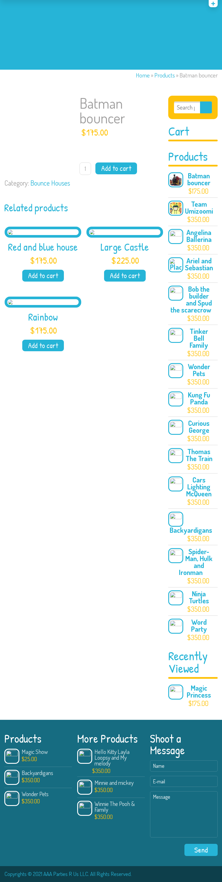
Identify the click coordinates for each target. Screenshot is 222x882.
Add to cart (116, 168)
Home (143, 75)
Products (164, 75)
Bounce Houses (50, 182)
